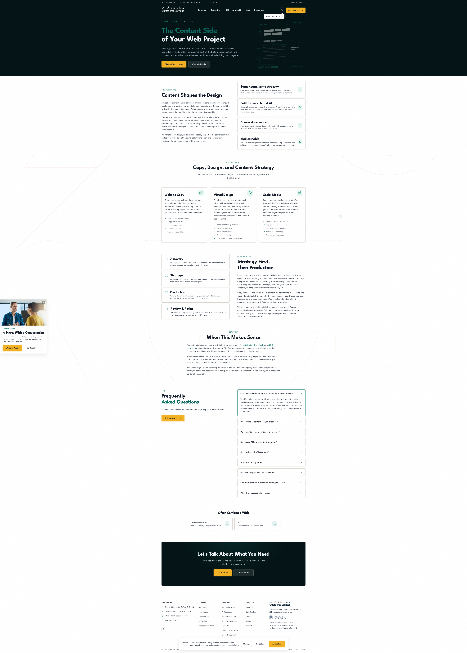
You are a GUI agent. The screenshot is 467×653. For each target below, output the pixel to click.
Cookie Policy (233, 645)
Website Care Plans (206, 626)
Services (202, 10)
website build (249, 345)
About (248, 10)
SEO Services (203, 616)
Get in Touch (222, 572)
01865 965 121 (170, 611)
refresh (260, 345)
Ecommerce (203, 612)
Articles (248, 616)
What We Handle (199, 64)
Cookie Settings (300, 650)
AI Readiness (227, 612)
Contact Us (31, 348)
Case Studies (251, 612)
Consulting (216, 10)
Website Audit (12, 348)
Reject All (260, 644)
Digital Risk (226, 626)
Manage (246, 644)
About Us (249, 607)
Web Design (203, 607)
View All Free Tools (229, 635)
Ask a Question (171, 418)
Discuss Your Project (174, 64)
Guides (248, 621)
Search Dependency (230, 630)
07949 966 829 (243, 572)
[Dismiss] (282, 16)
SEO (227, 10)
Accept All (277, 644)
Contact (249, 626)
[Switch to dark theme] (281, 10)
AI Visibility (237, 10)
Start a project (294, 10)
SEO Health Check (229, 607)
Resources (259, 10)
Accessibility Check (229, 621)
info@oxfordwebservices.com (176, 616)
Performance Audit (229, 616)
